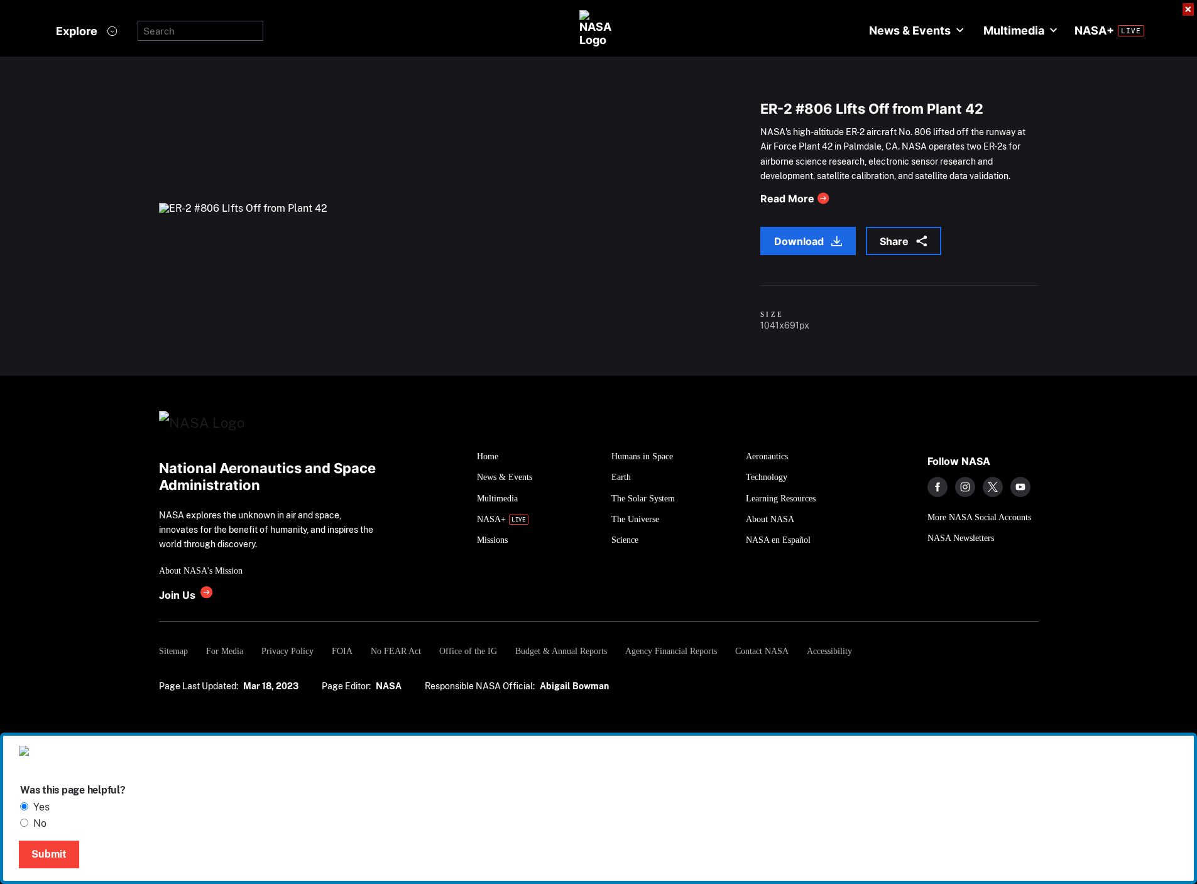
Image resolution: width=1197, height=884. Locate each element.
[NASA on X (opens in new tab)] (993, 487)
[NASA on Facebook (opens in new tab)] (937, 487)
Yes (41, 807)
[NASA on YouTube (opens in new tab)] (1020, 487)
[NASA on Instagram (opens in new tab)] (965, 487)
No (39, 823)
